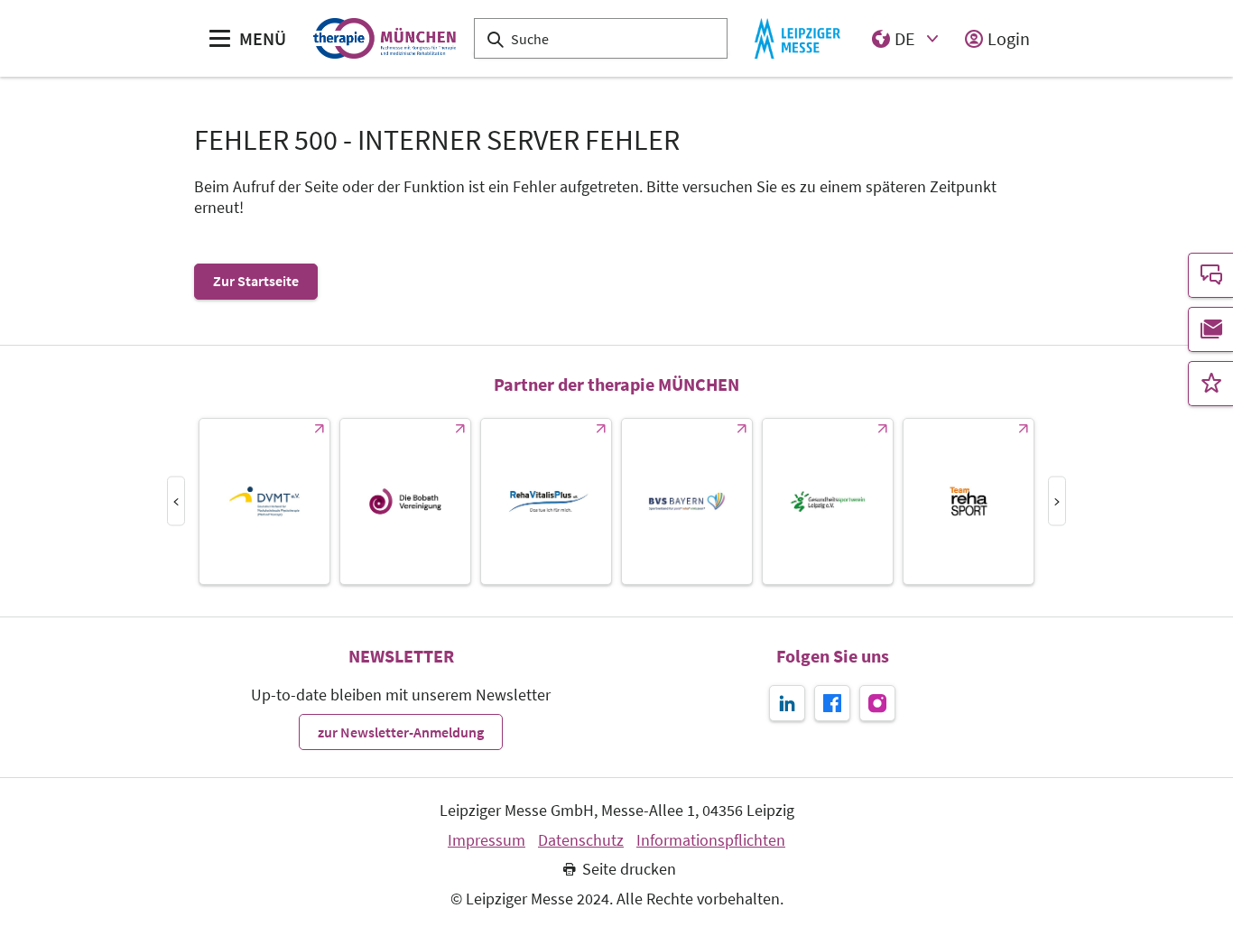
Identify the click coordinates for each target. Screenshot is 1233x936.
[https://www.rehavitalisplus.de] (546, 501)
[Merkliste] (1210, 383)
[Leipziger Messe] (797, 38)
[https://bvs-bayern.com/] (687, 501)
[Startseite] (384, 38)
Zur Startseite (256, 281)
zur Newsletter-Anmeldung (401, 732)
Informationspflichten (710, 840)
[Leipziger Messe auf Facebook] (832, 703)
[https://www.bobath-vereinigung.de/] (405, 501)
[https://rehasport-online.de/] (969, 501)
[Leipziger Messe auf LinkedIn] (787, 703)
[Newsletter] (1210, 329)
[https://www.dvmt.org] (264, 501)
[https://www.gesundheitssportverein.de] (828, 501)
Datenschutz (581, 840)
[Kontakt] (1210, 275)
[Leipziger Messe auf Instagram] (877, 703)
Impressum (486, 840)
